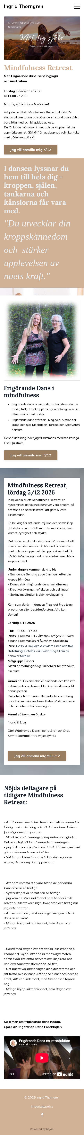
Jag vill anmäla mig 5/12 (30, 149)
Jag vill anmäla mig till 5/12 (37, 756)
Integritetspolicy (42, 1106)
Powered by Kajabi (42, 1129)
